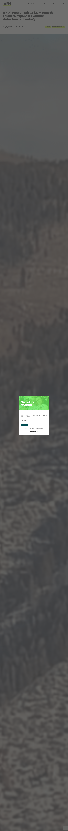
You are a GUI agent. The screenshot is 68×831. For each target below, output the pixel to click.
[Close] (47, 398)
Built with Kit (34, 431)
